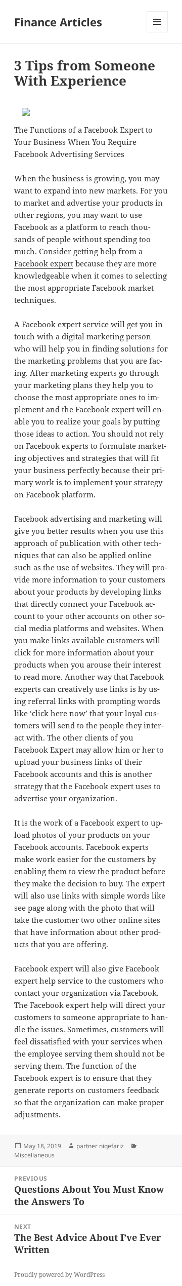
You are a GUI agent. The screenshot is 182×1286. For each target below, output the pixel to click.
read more (42, 677)
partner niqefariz (100, 1146)
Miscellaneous (34, 1155)
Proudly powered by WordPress (59, 1274)
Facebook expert (43, 263)
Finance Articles (58, 21)
